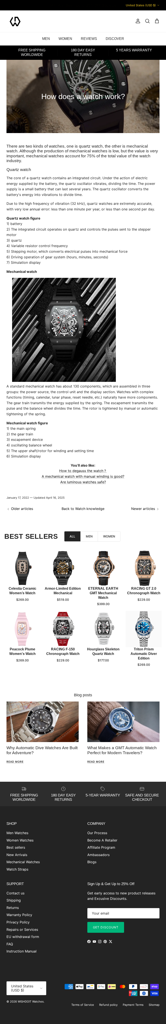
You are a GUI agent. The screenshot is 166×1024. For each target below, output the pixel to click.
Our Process (97, 833)
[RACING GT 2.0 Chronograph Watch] (144, 568)
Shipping (13, 900)
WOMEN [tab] (109, 536)
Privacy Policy (18, 922)
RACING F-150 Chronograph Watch (63, 651)
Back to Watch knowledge (83, 508)
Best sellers (15, 847)
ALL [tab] (72, 536)
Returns (12, 907)
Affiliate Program (101, 847)
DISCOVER (115, 39)
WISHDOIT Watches (31, 1001)
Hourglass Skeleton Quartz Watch (103, 651)
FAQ (9, 944)
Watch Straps (17, 869)
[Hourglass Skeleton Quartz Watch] (103, 629)
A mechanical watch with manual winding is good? (83, 476)
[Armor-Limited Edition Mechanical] (63, 568)
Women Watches (20, 840)
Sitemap (154, 1004)
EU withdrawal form (22, 936)
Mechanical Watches (23, 862)
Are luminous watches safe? (83, 482)
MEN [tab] (89, 536)
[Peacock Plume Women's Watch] (22, 629)
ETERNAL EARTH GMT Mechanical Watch (103, 593)
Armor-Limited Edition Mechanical (63, 591)
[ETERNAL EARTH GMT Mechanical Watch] (103, 568)
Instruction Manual (21, 951)
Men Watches (17, 833)
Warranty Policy (19, 915)
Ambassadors (98, 855)
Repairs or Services (22, 929)
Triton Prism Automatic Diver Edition (144, 653)
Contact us (15, 893)
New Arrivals (16, 855)
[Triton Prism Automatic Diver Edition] (144, 629)
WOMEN (65, 39)
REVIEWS (89, 39)
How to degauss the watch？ (83, 471)
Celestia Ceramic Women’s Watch (22, 591)
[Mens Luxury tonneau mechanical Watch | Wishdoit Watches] (63, 380)
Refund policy (108, 1004)
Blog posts (83, 695)
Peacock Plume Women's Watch (22, 651)
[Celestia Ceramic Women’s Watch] (22, 568)
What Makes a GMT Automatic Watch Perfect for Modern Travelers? (122, 750)
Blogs (91, 862)
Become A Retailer (102, 840)
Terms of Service (82, 1004)
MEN (46, 39)
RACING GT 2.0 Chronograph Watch (143, 591)
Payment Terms (133, 1004)
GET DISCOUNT (105, 927)
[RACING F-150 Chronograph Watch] (63, 629)
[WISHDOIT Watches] (15, 21)
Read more (15, 761)
